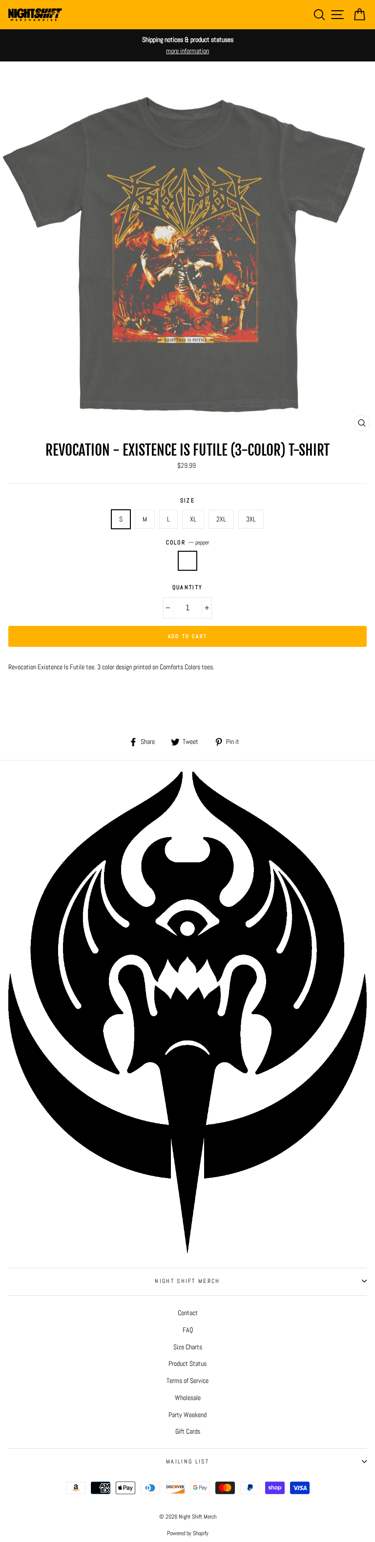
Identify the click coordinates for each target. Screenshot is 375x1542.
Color (187, 542)
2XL (221, 519)
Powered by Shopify (187, 1533)
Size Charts (187, 1346)
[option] (187, 45)
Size (187, 500)
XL (193, 519)
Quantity (187, 587)
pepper (187, 561)
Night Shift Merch (187, 1281)
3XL (251, 519)
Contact (188, 1312)
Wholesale (188, 1397)
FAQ (188, 1329)
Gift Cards (187, 1431)
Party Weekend (187, 1414)
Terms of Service (187, 1380)
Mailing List (187, 1461)
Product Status (187, 1363)
